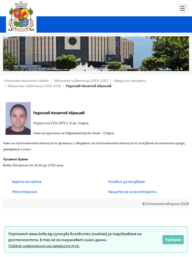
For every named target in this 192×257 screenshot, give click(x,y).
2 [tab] (152, 63)
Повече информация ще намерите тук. (44, 245)
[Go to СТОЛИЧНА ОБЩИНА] (21, 16)
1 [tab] (147, 63)
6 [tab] (172, 63)
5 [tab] (167, 63)
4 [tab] (162, 63)
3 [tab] (157, 63)
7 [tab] (177, 63)
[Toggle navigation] (182, 8)
